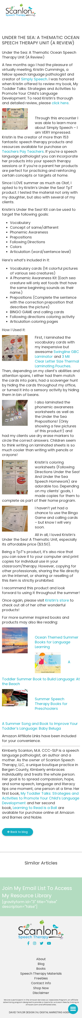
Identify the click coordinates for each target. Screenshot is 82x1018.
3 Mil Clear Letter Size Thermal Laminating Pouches (57, 361)
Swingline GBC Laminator (57, 354)
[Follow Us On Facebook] (28, 943)
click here (60, 102)
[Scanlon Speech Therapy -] (21, 10)
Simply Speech (34, 79)
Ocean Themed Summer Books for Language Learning (56, 642)
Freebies (41, 978)
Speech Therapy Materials (41, 973)
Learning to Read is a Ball (35, 807)
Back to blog (19, 832)
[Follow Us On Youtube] (49, 943)
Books (41, 968)
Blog (41, 964)
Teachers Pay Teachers (23, 151)
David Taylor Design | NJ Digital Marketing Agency (41, 1012)
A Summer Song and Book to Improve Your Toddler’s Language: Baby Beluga (40, 726)
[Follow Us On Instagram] (34, 943)
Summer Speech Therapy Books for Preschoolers (51, 703)
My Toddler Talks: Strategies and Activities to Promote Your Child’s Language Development (40, 798)
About (41, 959)
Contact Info (41, 983)
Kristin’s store (57, 600)
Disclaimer (41, 993)
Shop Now (41, 988)
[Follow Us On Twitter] (41, 943)
